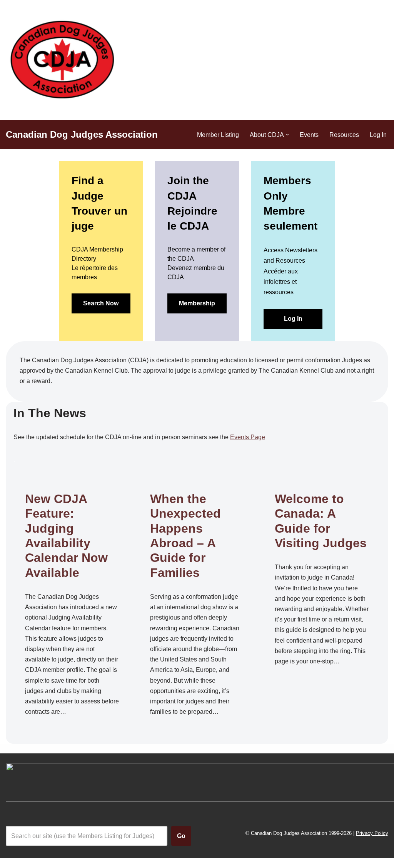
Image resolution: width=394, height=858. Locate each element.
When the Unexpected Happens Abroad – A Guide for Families (185, 536)
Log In (378, 135)
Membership (197, 303)
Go (181, 836)
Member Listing (218, 135)
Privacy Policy (372, 833)
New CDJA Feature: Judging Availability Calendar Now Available (66, 536)
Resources (344, 135)
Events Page (247, 437)
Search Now (101, 303)
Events (309, 135)
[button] (287, 134)
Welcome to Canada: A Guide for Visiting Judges (321, 521)
